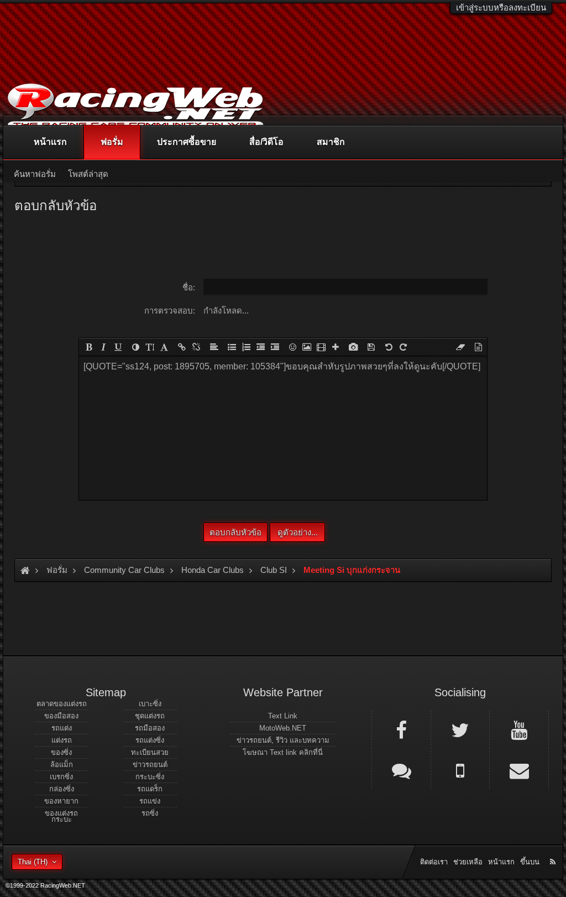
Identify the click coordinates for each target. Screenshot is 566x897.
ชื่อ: (188, 287)
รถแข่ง (149, 801)
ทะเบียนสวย (150, 752)
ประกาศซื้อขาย (186, 142)
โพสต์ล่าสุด (88, 174)
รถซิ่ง (150, 813)
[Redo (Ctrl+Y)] (403, 346)
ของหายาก (61, 801)
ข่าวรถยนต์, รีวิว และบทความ (283, 740)
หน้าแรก (50, 142)
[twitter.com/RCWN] (460, 729)
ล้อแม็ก (61, 764)
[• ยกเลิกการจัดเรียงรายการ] (231, 346)
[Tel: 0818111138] (460, 769)
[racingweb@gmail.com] (519, 769)
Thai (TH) (33, 862)
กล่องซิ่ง (61, 789)
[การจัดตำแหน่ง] (214, 346)
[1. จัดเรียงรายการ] (246, 346)
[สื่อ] (321, 346)
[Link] (181, 346)
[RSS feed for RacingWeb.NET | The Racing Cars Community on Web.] (554, 849)
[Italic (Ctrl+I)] (103, 346)
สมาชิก (331, 142)
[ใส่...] (335, 346)
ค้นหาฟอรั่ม (35, 174)
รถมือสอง (150, 728)
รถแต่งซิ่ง (149, 740)
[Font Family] (164, 346)
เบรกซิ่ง (61, 777)
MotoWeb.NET (282, 728)
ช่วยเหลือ (468, 862)
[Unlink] (196, 346)
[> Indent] (274, 346)
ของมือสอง (61, 716)
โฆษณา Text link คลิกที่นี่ (283, 752)
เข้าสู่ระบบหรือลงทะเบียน (501, 7)
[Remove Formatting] (460, 346)
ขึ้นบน (529, 862)
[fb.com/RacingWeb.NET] (401, 729)
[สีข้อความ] (135, 346)
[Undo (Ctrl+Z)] (388, 346)
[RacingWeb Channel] (519, 729)
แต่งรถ (61, 740)
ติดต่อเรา (434, 862)
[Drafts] (371, 346)
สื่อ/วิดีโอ (266, 142)
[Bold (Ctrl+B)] (89, 346)
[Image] (306, 346)
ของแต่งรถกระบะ (61, 816)
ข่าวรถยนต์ (150, 764)
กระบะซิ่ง (149, 777)
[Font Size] (149, 346)
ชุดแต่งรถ (150, 716)
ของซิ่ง (61, 752)
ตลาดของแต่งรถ (61, 704)
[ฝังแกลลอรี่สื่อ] (353, 346)
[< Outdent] (260, 346)
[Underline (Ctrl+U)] (117, 346)
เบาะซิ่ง (150, 704)
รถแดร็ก (150, 789)
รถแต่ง (61, 728)
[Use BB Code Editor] (478, 346)
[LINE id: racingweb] (401, 769)
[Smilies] (292, 346)
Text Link (282, 716)
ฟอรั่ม (112, 142)
